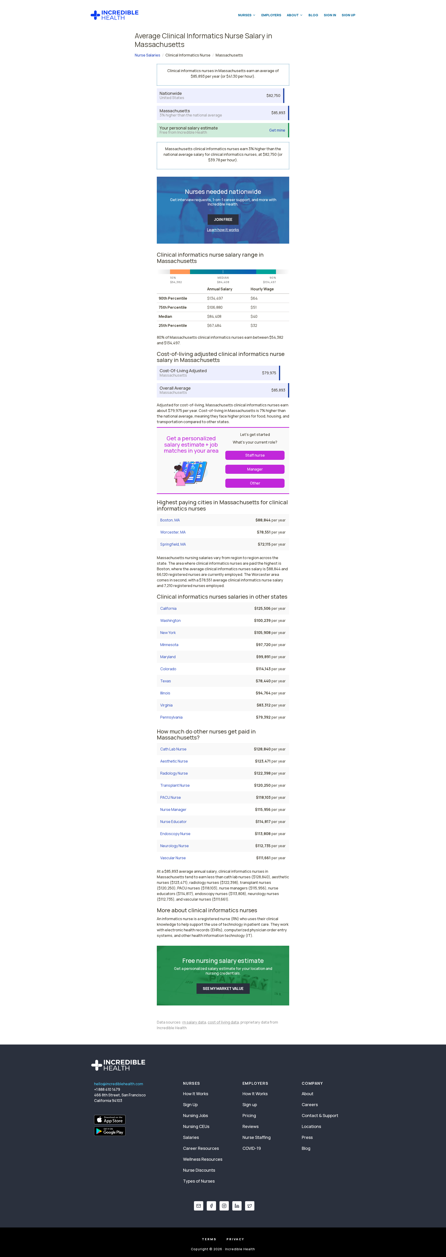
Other (255, 483)
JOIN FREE (223, 219)
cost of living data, (224, 1022)
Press (307, 1137)
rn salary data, (194, 1022)
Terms (209, 1239)
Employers (271, 15)
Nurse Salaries (147, 55)
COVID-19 (252, 1148)
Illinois (165, 693)
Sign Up (348, 15)
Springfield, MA (173, 544)
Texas (165, 680)
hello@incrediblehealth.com (118, 1083)
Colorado (168, 668)
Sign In (330, 15)
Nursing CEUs (196, 1126)
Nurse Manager (173, 809)
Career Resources (201, 1148)
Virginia (166, 705)
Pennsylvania (171, 717)
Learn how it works (223, 229)
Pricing (249, 1115)
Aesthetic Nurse (174, 761)
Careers (310, 1104)
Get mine (277, 130)
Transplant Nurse (175, 785)
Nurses (245, 15)
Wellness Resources (202, 1159)
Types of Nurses (199, 1181)
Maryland (168, 656)
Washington (170, 620)
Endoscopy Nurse (175, 833)
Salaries (191, 1137)
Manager (255, 469)
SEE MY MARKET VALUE (223, 988)
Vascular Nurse (173, 857)
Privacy (235, 1239)
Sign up (250, 1104)
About (293, 15)
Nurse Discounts (199, 1170)
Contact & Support (320, 1115)
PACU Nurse (170, 797)
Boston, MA (170, 520)
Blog (313, 15)
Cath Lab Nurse (173, 749)
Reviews (251, 1126)
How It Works (195, 1093)
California (168, 608)
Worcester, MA (173, 532)
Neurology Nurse (174, 845)
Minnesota (169, 644)
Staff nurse (255, 455)
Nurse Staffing (257, 1137)
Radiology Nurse (174, 773)
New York (168, 632)
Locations (311, 1126)
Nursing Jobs (195, 1115)
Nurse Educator (173, 821)
